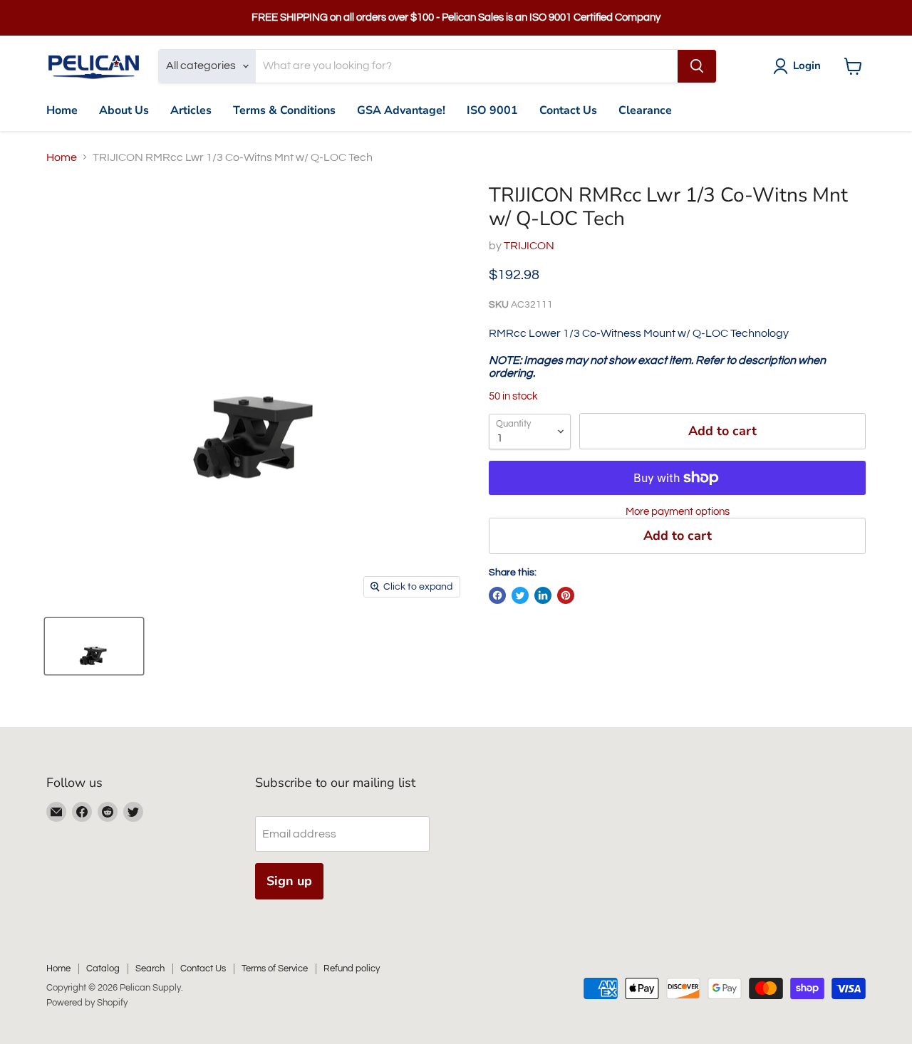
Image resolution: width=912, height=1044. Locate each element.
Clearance (645, 110)
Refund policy (351, 968)
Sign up (289, 880)
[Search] (697, 66)
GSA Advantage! (401, 110)
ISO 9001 (492, 110)
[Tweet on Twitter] (520, 595)
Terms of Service (275, 968)
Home (62, 110)
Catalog (103, 968)
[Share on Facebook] (497, 595)
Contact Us (568, 110)
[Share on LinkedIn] (542, 595)
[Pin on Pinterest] (565, 595)
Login (807, 65)
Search (150, 968)
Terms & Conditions (284, 110)
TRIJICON (529, 245)
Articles (191, 110)
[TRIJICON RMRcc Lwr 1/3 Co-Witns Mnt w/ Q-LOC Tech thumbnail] (94, 646)
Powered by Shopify (87, 1003)
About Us (124, 110)
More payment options (678, 511)
